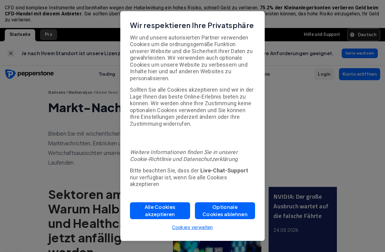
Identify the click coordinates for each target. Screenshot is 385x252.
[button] (160, 210)
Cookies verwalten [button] (192, 227)
